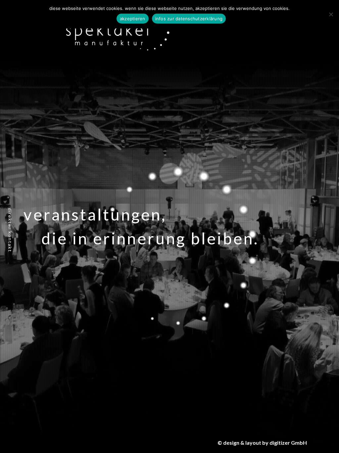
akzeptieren (132, 18)
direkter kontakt (10, 230)
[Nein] (330, 14)
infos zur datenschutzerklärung (189, 18)
